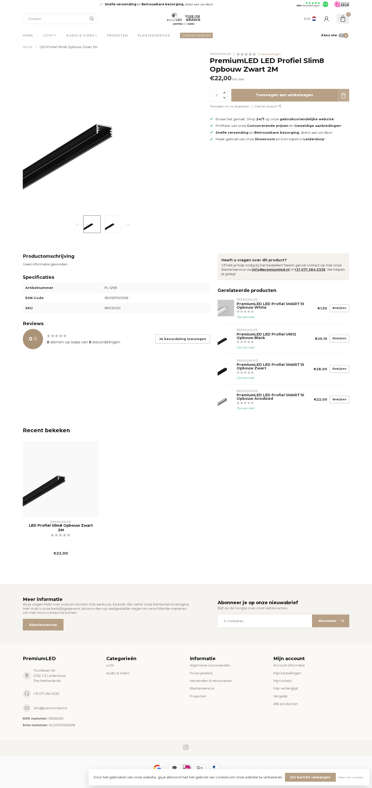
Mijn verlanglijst (285, 688)
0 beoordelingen (269, 54)
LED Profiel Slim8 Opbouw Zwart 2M (68, 47)
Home (28, 35)
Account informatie (289, 665)
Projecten (117, 35)
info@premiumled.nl (271, 269)
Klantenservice (154, 35)
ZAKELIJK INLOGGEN (196, 35)
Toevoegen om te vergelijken (229, 106)
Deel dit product (266, 106)
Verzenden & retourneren (211, 681)
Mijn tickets (282, 681)
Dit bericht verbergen (310, 777)
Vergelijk (280, 696)
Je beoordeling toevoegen (182, 339)
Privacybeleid (201, 673)
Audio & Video (80, 35)
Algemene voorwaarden (210, 665)
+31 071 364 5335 (309, 269)
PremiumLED (220, 54)
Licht (48, 35)
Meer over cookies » (351, 777)
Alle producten (285, 704)
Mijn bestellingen (287, 673)
